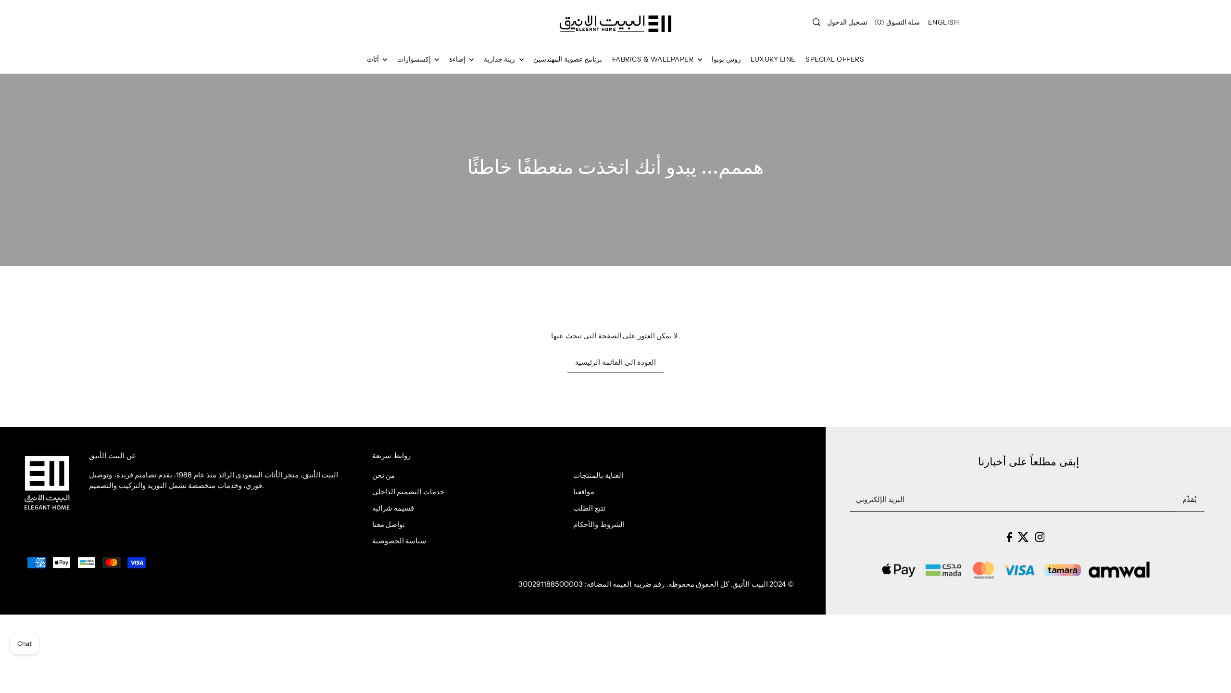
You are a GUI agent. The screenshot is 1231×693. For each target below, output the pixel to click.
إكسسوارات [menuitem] (415, 59)
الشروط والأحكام (599, 524)
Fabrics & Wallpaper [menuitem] (653, 59)
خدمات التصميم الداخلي (408, 491)
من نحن (383, 475)
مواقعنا (583, 491)
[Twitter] (1023, 536)
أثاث (374, 59)
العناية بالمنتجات (598, 475)
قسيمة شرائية (393, 508)
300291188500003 (550, 584)
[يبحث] (816, 22)
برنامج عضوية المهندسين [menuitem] (567, 59)
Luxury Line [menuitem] (773, 59)
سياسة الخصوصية (399, 540)
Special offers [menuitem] (834, 59)
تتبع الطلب (589, 508)
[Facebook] (1009, 536)
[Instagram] (1039, 536)
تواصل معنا (388, 524)
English (943, 22)
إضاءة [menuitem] (458, 59)
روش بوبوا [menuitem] (726, 59)
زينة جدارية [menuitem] (500, 59)
